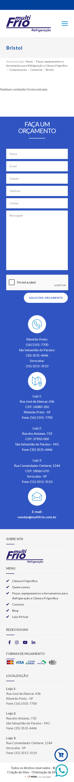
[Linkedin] (33, 642)
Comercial (36, 69)
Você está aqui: (15, 61)
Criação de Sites (18, 772)
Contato (18, 604)
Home (29, 61)
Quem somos (21, 587)
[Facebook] (9, 642)
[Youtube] (25, 642)
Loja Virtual (20, 616)
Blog (15, 610)
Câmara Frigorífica (24, 581)
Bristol (50, 69)
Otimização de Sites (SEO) (49, 772)
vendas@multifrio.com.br (37, 517)
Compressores (18, 69)
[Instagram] (17, 642)
